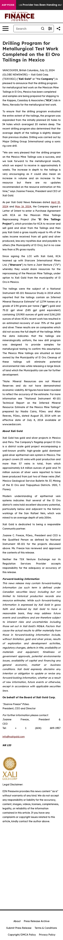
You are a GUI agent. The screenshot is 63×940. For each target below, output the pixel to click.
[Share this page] (58, 28)
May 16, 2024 (23, 206)
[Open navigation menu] (5, 28)
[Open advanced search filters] (50, 28)
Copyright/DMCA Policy (22, 934)
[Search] (42, 28)
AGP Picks (8, 5)
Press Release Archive (37, 921)
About (17, 921)
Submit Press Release (18, 927)
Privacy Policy (47, 934)
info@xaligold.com (13, 736)
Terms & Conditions (46, 927)
